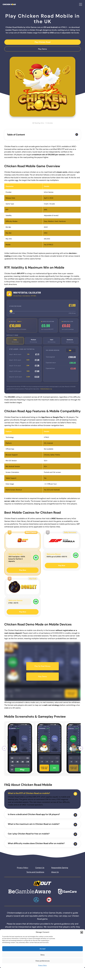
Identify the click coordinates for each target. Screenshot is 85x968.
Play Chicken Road (42, 42)
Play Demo (42, 49)
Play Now (22, 570)
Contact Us (39, 867)
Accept (42, 949)
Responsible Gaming (59, 867)
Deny (43, 955)
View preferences (42, 961)
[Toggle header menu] (80, 4)
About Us (55, 872)
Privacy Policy (42, 965)
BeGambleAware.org (46, 389)
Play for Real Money (42, 666)
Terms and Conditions (35, 872)
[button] (82, 932)
